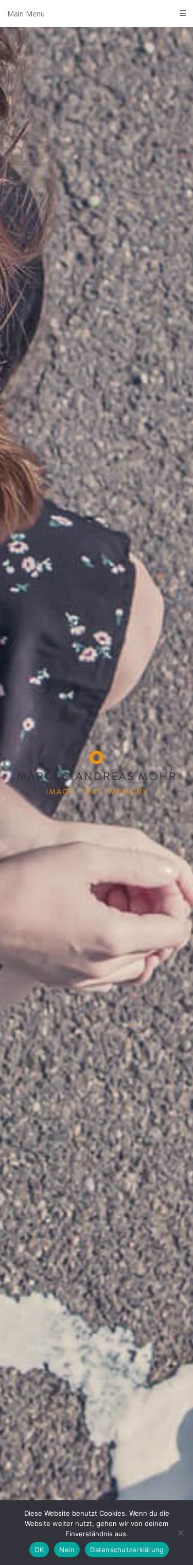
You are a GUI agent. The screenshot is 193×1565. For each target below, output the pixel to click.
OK (39, 1549)
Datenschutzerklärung (127, 1549)
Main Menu (26, 13)
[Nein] (180, 1533)
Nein (67, 1549)
